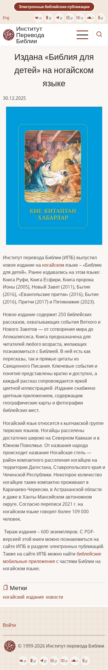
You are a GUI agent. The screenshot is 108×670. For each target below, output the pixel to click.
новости (54, 597)
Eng (6, 17)
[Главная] (8, 34)
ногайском (53, 265)
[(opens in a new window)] (38, 18)
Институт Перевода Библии (30, 35)
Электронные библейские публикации (54, 6)
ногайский (13, 597)
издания (35, 597)
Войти (9, 625)
